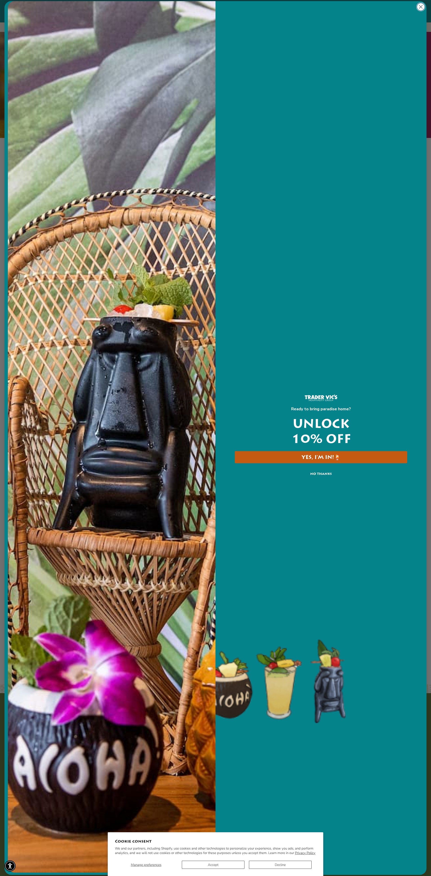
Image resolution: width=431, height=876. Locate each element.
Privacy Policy (305, 853)
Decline (280, 865)
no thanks (321, 474)
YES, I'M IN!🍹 (321, 457)
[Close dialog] (421, 7)
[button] (10, 866)
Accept (213, 865)
